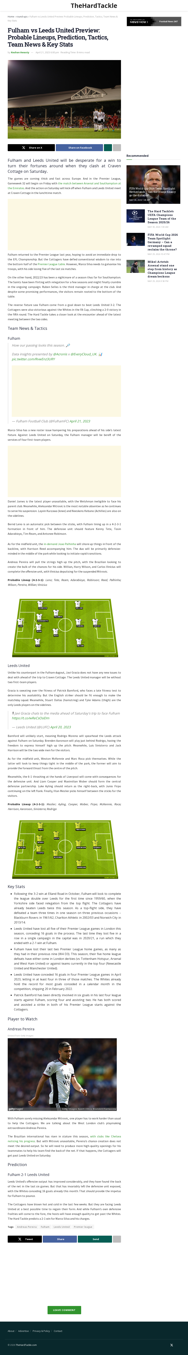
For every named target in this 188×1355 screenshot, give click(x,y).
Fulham (45, 1226)
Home (11, 16)
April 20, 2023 (60, 727)
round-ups (21, 16)
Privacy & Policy (41, 1331)
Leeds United (62, 1226)
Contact (58, 1331)
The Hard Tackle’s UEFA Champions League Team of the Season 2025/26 (162, 216)
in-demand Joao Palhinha (60, 544)
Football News (166, 21)
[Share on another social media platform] (117, 147)
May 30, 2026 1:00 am (158, 226)
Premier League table (51, 264)
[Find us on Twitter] (171, 1345)
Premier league (83, 1226)
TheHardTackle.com (26, 1345)
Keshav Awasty (20, 52)
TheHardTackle (94, 5)
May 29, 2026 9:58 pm (158, 281)
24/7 (175, 21)
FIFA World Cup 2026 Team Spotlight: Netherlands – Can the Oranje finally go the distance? (152, 192)
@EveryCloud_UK (83, 354)
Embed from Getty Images (20, 1036)
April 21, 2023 (79, 421)
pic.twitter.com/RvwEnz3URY (33, 359)
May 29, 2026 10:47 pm (158, 254)
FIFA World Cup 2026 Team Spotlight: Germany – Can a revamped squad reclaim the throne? (163, 242)
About (11, 1331)
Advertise (23, 1331)
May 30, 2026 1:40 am (139, 200)
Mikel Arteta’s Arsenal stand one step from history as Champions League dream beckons (162, 269)
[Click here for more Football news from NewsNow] (141, 21)
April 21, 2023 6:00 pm (47, 52)
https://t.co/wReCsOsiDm (30, 718)
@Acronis (60, 354)
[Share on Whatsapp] (108, 147)
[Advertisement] (64, 224)
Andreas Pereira (27, 1226)
